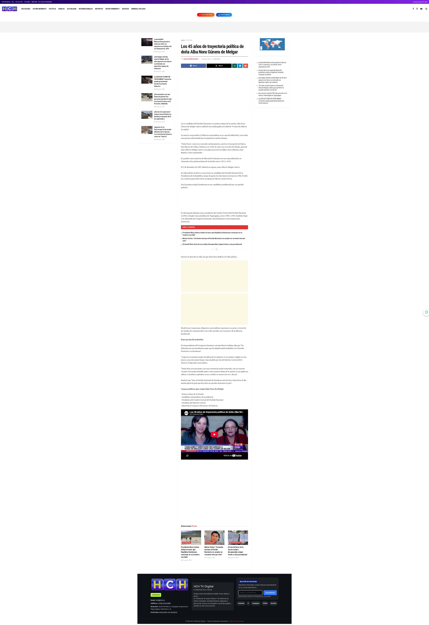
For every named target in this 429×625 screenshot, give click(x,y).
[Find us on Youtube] (421, 9)
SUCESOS (125, 9)
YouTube (273, 603)
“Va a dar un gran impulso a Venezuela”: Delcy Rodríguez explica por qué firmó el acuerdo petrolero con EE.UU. (271, 88)
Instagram (255, 603)
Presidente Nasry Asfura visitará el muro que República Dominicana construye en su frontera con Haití (190, 552)
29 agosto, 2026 (186, 560)
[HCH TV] (170, 584)
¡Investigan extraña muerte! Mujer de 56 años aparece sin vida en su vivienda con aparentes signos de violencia (273, 80)
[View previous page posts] (212, 249)
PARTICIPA (34, 2)
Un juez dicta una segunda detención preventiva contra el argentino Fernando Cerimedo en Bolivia (271, 72)
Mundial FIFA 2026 (138, 9)
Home (183, 40)
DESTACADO (25, 9)
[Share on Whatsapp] (234, 66)
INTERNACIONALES (86, 9)
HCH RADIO (27, 2)
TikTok (265, 603)
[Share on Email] (245, 66)
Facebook (241, 603)
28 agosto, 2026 (233, 557)
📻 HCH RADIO (224, 15)
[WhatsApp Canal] (426, 312)
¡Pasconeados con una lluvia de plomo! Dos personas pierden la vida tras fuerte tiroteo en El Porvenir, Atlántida (162, 99)
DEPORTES (99, 9)
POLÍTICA (52, 9)
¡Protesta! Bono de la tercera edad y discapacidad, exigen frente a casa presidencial (212, 244)
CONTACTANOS (6, 2)
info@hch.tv (160, 600)
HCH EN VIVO (19, 2)
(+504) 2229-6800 (164, 603)
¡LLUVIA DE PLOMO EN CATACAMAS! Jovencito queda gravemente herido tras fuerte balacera (162, 81)
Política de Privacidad (236, 621)
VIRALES (61, 9)
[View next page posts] (216, 249)
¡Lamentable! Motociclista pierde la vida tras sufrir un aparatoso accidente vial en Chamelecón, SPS (162, 44)
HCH (13, 2)
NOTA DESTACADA (235, 542)
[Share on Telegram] (240, 66)
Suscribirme (270, 593)
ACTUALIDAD (71, 9)
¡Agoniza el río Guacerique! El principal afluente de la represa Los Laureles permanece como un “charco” (163, 132)
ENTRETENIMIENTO (112, 9)
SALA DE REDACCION (191, 59)
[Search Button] (426, 9)
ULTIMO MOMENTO (39, 9)
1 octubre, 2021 (206, 59)
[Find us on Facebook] (413, 9)
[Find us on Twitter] (417, 8)
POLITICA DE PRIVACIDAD (45, 2)
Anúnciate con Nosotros (168, 612)
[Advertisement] (214, 27)
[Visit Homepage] (9, 9)
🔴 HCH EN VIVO (205, 15)
